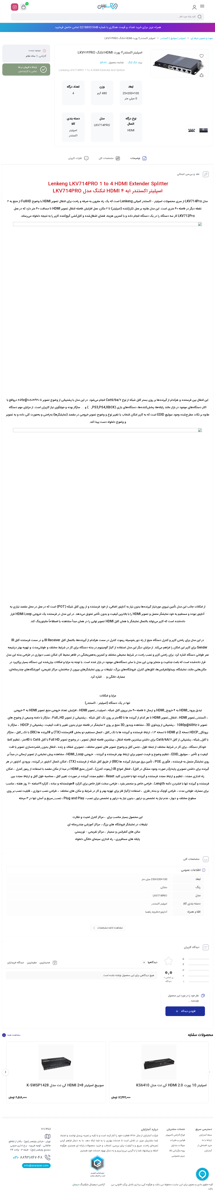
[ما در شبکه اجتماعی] (14, 7)
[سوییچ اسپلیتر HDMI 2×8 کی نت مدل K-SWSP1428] (56, 1062)
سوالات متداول (178, 1146)
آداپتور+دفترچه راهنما (156, 912)
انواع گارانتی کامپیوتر (175, 1135)
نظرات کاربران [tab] (75, 158)
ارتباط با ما (207, 1140)
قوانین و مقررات (177, 1140)
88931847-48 (27, 1158)
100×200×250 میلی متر (154, 879)
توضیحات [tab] (135, 158)
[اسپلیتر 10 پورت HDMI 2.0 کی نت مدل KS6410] (158, 1062)
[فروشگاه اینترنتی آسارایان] (107, 7)
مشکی (163, 887)
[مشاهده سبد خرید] (23, 7)
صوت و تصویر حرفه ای (202, 38)
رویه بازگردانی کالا (177, 1151)
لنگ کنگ (132, 63)
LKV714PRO (160, 896)
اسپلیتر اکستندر (159, 904)
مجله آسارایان (205, 1135)
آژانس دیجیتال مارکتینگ (88, 1185)
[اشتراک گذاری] (201, 75)
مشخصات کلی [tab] (106, 158)
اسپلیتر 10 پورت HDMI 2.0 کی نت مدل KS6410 (171, 1085)
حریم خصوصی (178, 1156)
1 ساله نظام (32, 56)
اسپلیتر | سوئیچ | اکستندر (173, 38)
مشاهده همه (12, 1035)
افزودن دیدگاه (188, 1011)
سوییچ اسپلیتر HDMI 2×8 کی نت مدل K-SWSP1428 (65, 1085)
